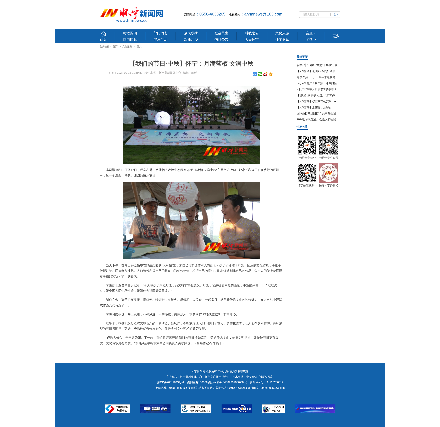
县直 (310, 33)
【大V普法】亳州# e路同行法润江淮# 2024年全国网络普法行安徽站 (338, 71)
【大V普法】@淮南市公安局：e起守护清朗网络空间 (329, 101)
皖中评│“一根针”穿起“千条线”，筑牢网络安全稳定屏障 (329, 65)
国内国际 (130, 39)
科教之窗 (252, 33)
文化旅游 (282, 33)
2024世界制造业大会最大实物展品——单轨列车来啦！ (330, 119)
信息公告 (221, 39)
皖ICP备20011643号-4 (170, 382)
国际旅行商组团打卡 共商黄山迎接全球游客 (323, 113)
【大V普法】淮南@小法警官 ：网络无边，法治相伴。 (329, 107)
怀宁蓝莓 (282, 39)
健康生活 (160, 39)
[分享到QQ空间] (271, 74)
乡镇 (310, 39)
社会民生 (221, 33)
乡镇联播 (191, 33)
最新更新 (302, 56)
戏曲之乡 (191, 39)
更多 (335, 36)
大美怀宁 (252, 39)
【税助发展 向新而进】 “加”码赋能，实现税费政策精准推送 (332, 95)
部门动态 (160, 33)
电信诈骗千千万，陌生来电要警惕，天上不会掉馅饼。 (330, 77)
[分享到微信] (260, 74)
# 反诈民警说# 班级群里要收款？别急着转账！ (325, 89)
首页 (103, 39)
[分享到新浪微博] (265, 74)
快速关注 (302, 126)
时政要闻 (130, 33)
